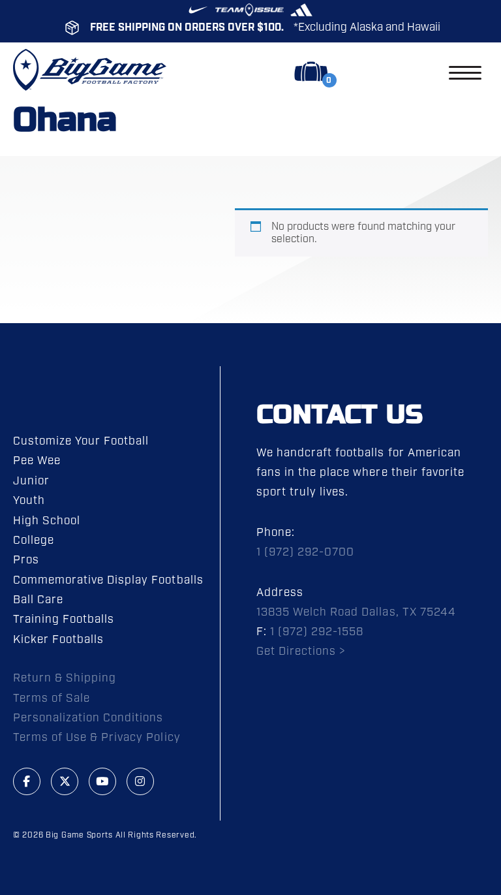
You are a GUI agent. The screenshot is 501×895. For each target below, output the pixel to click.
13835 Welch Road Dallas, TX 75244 (356, 612)
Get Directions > (301, 651)
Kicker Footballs (58, 640)
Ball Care (38, 600)
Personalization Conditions (88, 718)
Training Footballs (63, 619)
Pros (26, 560)
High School (46, 521)
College (33, 540)
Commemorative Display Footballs (108, 580)
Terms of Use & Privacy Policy (97, 737)
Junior (31, 481)
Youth (29, 501)
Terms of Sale (51, 698)
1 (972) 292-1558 (316, 632)
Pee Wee (37, 461)
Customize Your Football (81, 441)
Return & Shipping (64, 678)
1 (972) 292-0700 (305, 552)
